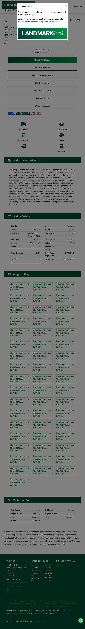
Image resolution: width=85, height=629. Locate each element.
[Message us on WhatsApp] (80, 620)
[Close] (65, 6)
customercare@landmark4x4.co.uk (44, 22)
